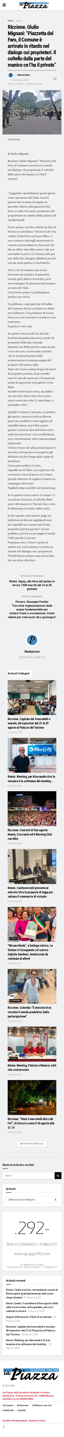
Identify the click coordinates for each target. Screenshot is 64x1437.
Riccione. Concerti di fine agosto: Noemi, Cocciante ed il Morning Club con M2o (30, 834)
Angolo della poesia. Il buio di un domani (29, 1317)
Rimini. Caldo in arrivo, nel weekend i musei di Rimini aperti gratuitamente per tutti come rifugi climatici (32, 1293)
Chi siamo (8, 1405)
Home (10, 21)
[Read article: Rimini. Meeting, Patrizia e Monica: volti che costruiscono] (32, 1044)
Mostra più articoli (32, 1144)
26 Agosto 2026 (15, 732)
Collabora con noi (41, 1405)
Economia (15, 1001)
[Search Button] (58, 1175)
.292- (12, 1386)
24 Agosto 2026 (15, 1075)
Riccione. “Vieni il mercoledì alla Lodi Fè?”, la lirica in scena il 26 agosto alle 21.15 (31, 1123)
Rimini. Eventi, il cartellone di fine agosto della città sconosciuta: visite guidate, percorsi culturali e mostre (32, 1307)
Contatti (21, 1410)
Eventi (13, 823)
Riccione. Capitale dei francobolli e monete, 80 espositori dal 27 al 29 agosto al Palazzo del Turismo (29, 723)
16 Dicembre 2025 (20, 80)
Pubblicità (8, 1410)
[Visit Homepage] (34, 5)
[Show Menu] (4, 5)
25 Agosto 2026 (15, 901)
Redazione (23, 75)
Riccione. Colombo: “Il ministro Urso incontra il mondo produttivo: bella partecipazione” (29, 1012)
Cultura (14, 712)
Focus (19, 21)
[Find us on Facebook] (3, 1427)
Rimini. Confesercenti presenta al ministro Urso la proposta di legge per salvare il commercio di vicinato (30, 892)
